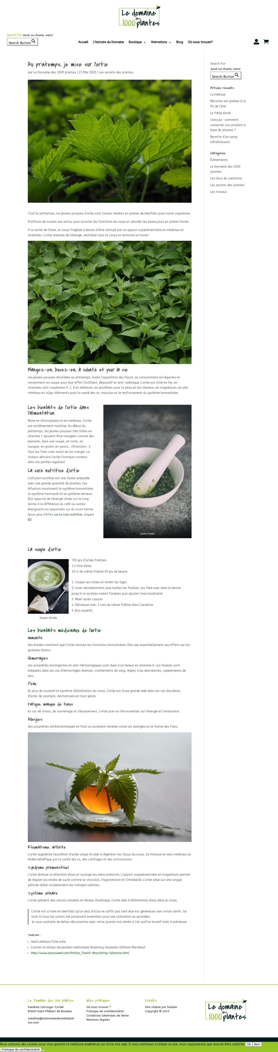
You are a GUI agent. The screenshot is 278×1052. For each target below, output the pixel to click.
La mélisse (217, 94)
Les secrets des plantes (116, 72)
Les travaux (218, 192)
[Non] (43, 1050)
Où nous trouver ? (98, 1007)
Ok (249, 1044)
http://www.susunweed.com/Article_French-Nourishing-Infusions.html (80, 953)
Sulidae (172, 1007)
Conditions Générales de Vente (107, 1015)
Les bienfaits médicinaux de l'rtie (64, 630)
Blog (179, 42)
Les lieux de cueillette (226, 178)
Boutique (135, 42)
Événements (219, 160)
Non (257, 1044)
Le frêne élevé (220, 113)
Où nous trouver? (200, 42)
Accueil (83, 42)
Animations (159, 42)
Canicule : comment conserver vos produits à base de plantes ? (228, 125)
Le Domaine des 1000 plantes (54, 72)
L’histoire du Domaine (108, 42)
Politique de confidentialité (105, 1011)
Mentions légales (98, 1019)
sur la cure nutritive (68, 514)
